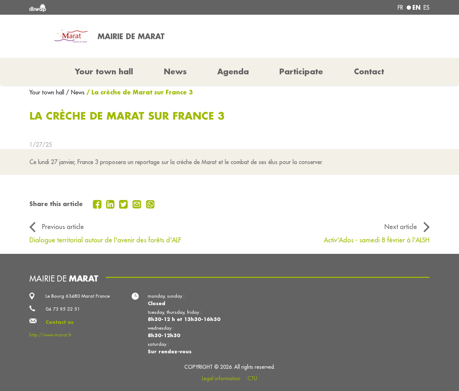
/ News (75, 92)
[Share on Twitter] (124, 203)
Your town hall (47, 92)
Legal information (221, 378)
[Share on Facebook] (98, 203)
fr (400, 7)
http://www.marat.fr (50, 335)
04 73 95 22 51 (63, 309)
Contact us (60, 322)
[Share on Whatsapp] (150, 203)
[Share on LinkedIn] (111, 203)
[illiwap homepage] (110, 7)
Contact (369, 71)
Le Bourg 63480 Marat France (78, 296)
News (175, 71)
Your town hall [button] (104, 71)
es (426, 7)
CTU (252, 378)
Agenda (233, 71)
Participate (301, 71)
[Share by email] (138, 203)
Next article (400, 227)
